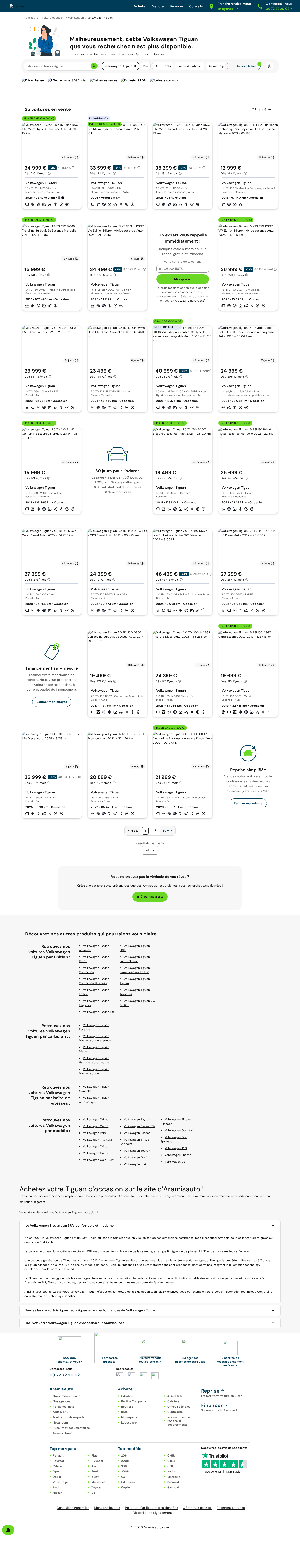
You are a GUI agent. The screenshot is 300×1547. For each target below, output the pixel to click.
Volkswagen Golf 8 (95, 1126)
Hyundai (97, 1461)
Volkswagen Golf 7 (95, 1153)
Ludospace (129, 1422)
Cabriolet (174, 1401)
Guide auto (175, 1412)
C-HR (171, 1455)
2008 (125, 1461)
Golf (170, 1466)
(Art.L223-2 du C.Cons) (189, 300)
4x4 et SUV (175, 1396)
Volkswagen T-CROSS (98, 1139)
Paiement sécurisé (231, 1508)
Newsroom (60, 1422)
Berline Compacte (134, 1401)
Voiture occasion (53, 17)
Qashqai (173, 1487)
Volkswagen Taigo (95, 1146)
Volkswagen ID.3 (176, 1148)
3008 (125, 1471)
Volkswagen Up (175, 1161)
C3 (123, 1477)
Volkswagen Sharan (178, 1155)
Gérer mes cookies (197, 1508)
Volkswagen (61, 1482)
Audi (56, 1487)
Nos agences (61, 1401)
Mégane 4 (174, 1477)
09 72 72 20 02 (65, 1375)
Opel (56, 1471)
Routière (127, 1406)
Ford (94, 1471)
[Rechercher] (94, 66)
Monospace (129, 1417)
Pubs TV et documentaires (71, 1428)
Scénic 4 (173, 1482)
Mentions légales (107, 1508)
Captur (126, 1487)
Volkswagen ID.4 (135, 1164)
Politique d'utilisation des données (151, 1508)
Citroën (58, 1466)
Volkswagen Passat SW (139, 1126)
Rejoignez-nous (64, 1406)
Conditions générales (73, 1508)
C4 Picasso (129, 1482)
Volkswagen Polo (94, 1133)
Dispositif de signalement (152, 1513)
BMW (95, 1477)
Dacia (57, 1477)
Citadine (127, 1396)
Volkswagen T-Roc (95, 1119)
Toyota (96, 1487)
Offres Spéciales (178, 1406)
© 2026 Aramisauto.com (150, 1527)
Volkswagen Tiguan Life (99, 1012)
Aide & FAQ (61, 1412)
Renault (58, 1455)
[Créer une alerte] (8, 1530)
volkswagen (76, 17)
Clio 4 (171, 1461)
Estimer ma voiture (248, 803)
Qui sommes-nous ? (66, 1396)
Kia (93, 1466)
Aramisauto (30, 17)
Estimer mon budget (52, 702)
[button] (135, 66)
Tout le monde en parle (69, 1417)
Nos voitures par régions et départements (178, 1420)
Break (125, 1412)
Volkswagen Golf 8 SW (98, 1160)
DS (93, 1492)
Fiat (94, 1455)
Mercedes (98, 1482)
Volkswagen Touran (137, 1150)
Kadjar (172, 1471)
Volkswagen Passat (137, 1133)
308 (124, 1466)
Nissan (57, 1492)
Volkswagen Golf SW (179, 1130)
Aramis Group (62, 1433)
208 (124, 1455)
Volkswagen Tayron (137, 1119)
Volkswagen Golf (135, 1157)
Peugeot (58, 1461)
